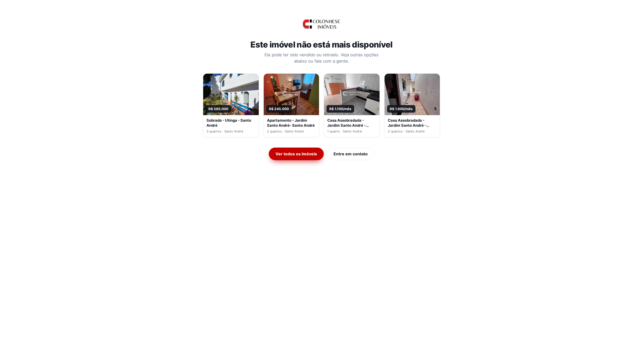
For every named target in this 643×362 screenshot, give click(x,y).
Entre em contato (351, 153)
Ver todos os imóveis (296, 153)
